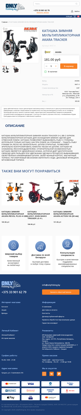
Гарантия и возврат (50, 323)
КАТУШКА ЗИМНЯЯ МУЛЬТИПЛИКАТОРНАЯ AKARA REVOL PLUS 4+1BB (15, 214)
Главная (4, 22)
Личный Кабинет (8, 335)
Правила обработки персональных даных (58, 320)
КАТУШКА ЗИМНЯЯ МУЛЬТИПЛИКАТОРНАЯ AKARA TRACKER (32, 22)
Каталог (5, 307)
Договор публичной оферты (53, 316)
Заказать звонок (43, 12)
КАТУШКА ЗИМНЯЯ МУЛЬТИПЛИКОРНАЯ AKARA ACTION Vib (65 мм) (66, 214)
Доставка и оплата (49, 310)
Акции (4, 310)
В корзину (69, 66)
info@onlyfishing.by (51, 285)
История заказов (8, 338)
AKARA (58, 52)
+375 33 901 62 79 (41, 10)
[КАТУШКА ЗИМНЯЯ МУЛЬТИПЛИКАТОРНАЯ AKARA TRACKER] (20, 44)
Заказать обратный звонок (60, 292)
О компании (46, 307)
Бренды (4, 313)
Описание (15, 126)
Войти (77, 11)
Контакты (46, 313)
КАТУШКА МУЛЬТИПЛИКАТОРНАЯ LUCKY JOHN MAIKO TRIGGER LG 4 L (39, 215)
